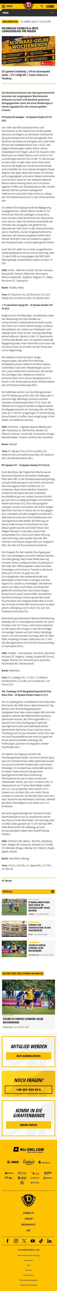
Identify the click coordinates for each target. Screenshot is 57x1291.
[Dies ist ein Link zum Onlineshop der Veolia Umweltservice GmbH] (47, 1178)
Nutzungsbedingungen (28, 1280)
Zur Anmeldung (28, 1056)
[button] (41, 6)
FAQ (28, 1265)
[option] (28, 1004)
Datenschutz (28, 1275)
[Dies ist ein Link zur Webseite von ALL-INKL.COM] (28, 1150)
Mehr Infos (28, 1125)
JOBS (28, 1230)
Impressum (28, 1260)
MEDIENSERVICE (28, 1224)
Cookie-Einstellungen (28, 1285)
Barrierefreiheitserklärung (28, 1255)
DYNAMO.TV (28, 1213)
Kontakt (28, 1270)
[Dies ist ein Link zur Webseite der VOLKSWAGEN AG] (22, 1183)
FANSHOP (29, 1218)
